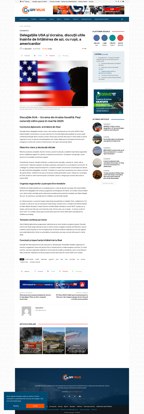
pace (57, 259)
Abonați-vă (120, 35)
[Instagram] (118, 1)
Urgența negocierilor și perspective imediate (107, 72)
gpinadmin (28, 48)
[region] (25, 401)
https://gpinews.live (40, 310)
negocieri (51, 259)
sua (78, 259)
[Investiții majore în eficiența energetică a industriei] (54, 340)
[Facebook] (116, 1)
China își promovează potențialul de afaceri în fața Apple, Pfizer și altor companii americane (35, 297)
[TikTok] (121, 1)
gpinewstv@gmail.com (75, 391)
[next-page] (24, 357)
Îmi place (96, 35)
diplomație (44, 259)
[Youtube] (123, 1)
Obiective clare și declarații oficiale (108, 68)
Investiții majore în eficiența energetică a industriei (54, 351)
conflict (37, 259)
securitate (72, 259)
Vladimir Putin (24, 262)
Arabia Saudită (29, 259)
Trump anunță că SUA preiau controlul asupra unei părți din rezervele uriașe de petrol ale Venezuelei (114, 175)
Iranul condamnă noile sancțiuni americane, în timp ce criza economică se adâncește (114, 163)
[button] (122, 19)
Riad (62, 259)
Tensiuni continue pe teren (109, 75)
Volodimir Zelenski (35, 262)
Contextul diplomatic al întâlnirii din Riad (110, 64)
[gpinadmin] (21, 48)
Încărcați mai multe (108, 183)
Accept (35, 406)
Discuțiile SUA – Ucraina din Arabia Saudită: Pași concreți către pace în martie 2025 (107, 59)
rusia (66, 259)
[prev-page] (21, 357)
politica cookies (26, 401)
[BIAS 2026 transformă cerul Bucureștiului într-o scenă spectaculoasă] (76, 340)
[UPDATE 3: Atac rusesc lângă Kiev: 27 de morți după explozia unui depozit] (31, 340)
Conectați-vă (104, 36)
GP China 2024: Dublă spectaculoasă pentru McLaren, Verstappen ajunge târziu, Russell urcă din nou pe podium (72, 297)
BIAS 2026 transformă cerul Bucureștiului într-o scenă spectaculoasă (76, 350)
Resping (16, 406)
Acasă (21, 26)
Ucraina (83, 259)
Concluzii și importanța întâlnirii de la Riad (110, 78)
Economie (53, 347)
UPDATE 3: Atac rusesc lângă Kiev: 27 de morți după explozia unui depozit (31, 350)
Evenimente (27, 26)
